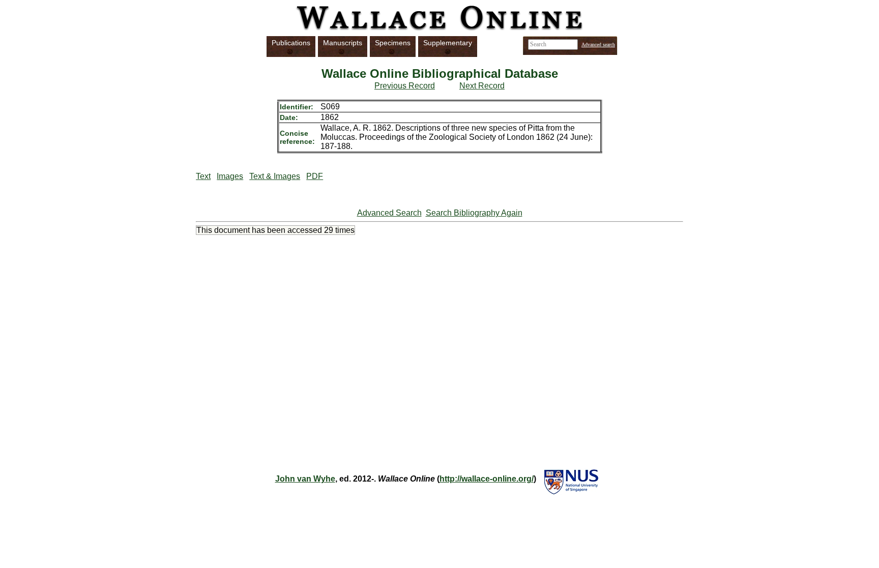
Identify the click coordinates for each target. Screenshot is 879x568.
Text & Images (274, 176)
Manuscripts (342, 43)
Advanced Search (389, 212)
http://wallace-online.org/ (487, 478)
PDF (314, 176)
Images (230, 176)
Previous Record (404, 85)
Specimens (393, 43)
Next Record (482, 85)
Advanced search (598, 44)
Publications (291, 43)
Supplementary (447, 43)
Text (203, 176)
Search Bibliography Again (474, 212)
